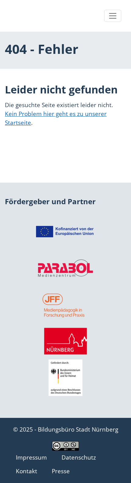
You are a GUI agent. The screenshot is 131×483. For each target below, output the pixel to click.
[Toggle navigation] (112, 16)
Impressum (31, 457)
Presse (61, 471)
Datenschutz (79, 457)
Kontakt (26, 471)
